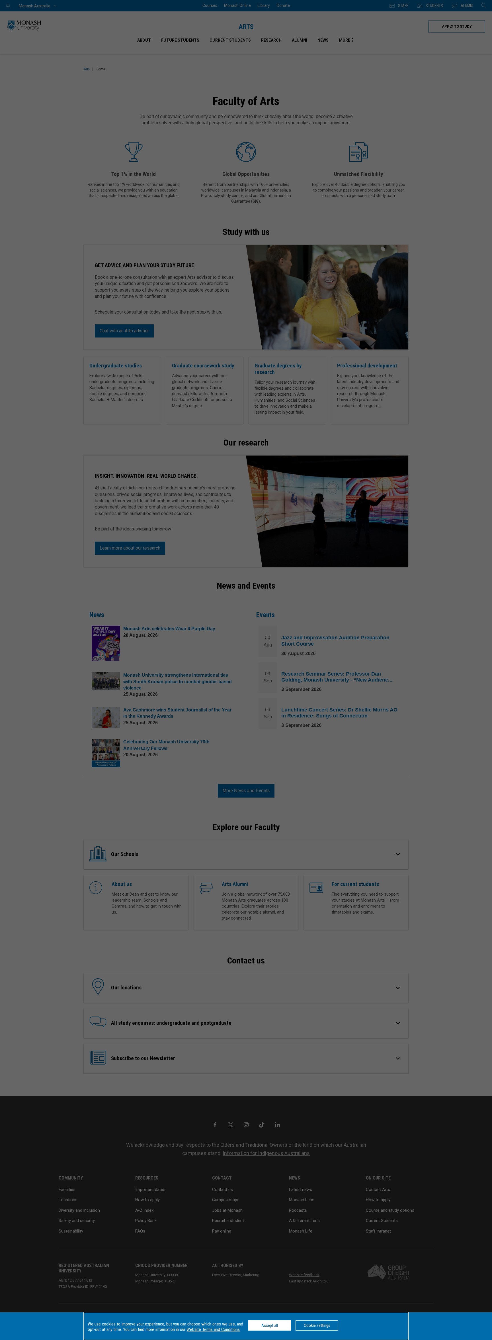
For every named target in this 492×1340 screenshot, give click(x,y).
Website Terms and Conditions (213, 1329)
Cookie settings (317, 1325)
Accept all (269, 1325)
